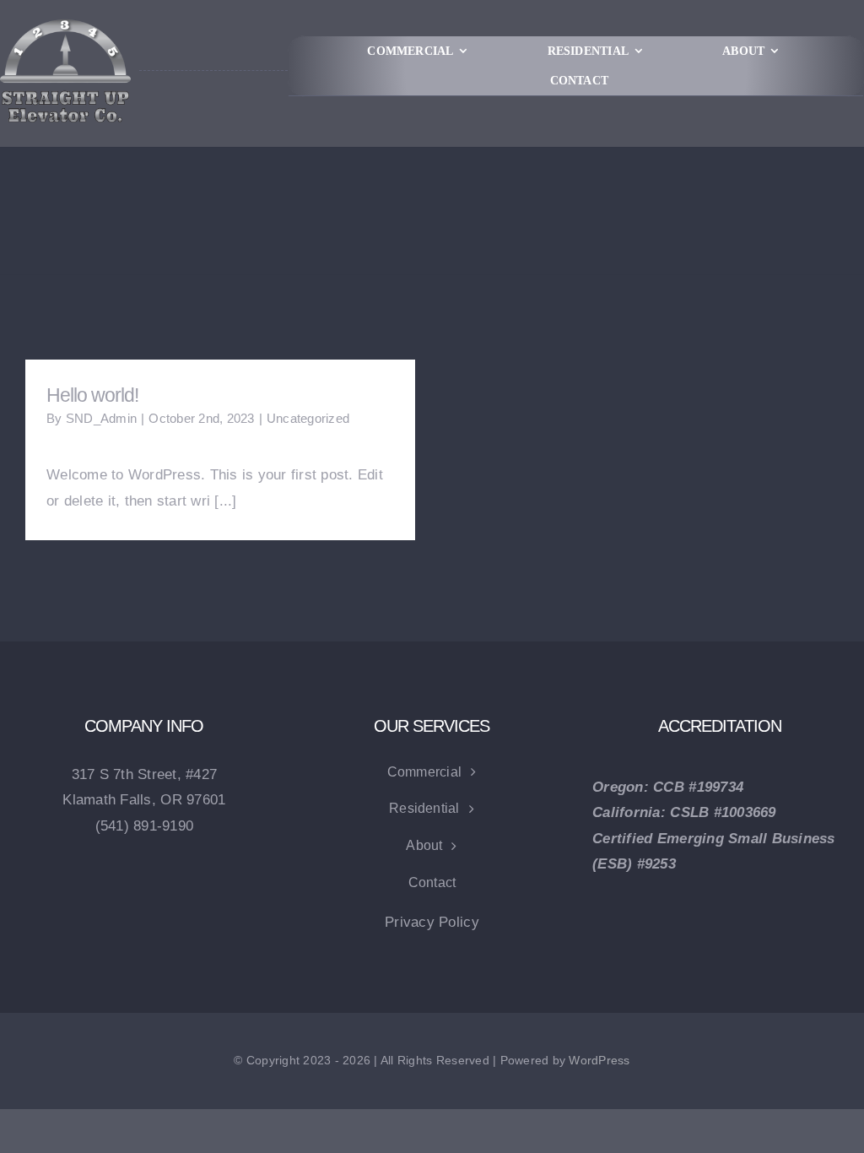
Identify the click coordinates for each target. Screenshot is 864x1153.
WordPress (599, 1060)
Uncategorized (308, 418)
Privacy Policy (432, 922)
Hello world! (92, 395)
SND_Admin (101, 418)
